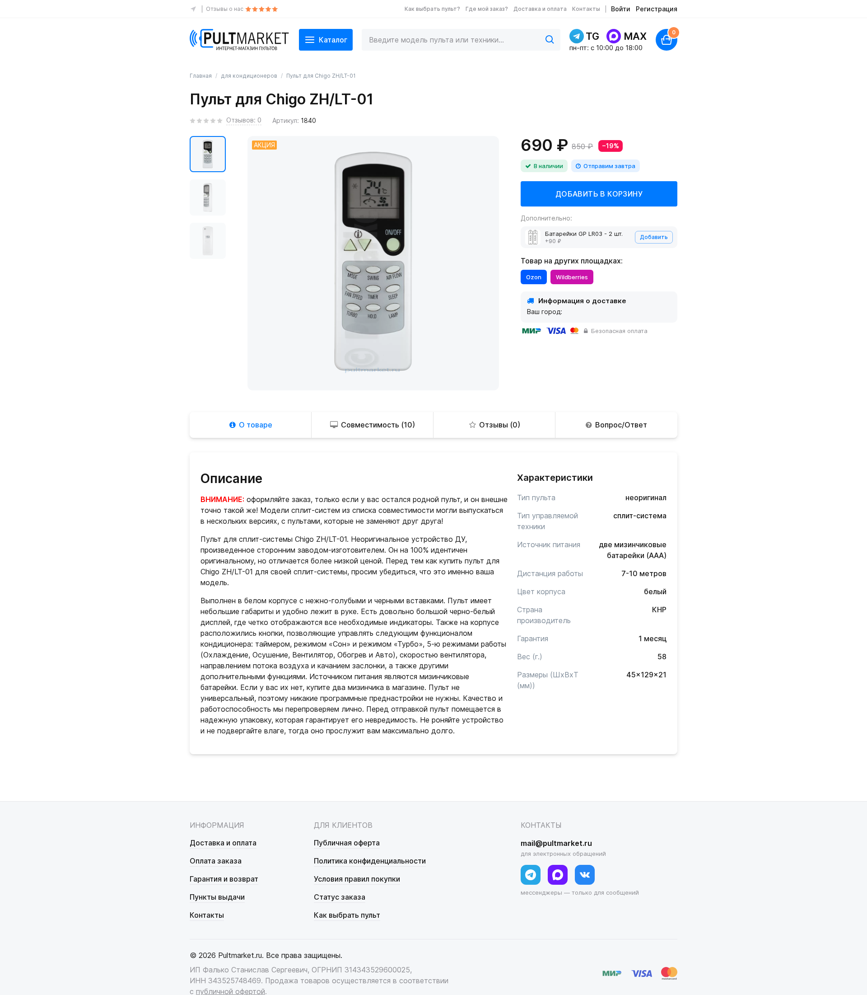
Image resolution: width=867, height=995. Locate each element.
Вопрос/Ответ (621, 424)
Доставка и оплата (540, 8)
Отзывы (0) (499, 424)
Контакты (586, 8)
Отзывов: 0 (243, 120)
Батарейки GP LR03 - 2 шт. (584, 233)
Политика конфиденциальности (370, 860)
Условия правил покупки (357, 878)
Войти (620, 9)
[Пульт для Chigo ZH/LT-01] (208, 154)
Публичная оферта (347, 842)
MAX (635, 36)
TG (592, 36)
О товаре (255, 424)
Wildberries (572, 277)
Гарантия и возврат (224, 878)
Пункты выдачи (217, 896)
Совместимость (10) (378, 424)
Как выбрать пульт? (432, 8)
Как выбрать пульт (347, 915)
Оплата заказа (216, 860)
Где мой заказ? (487, 8)
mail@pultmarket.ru (556, 843)
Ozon (533, 277)
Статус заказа (339, 896)
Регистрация (656, 9)
